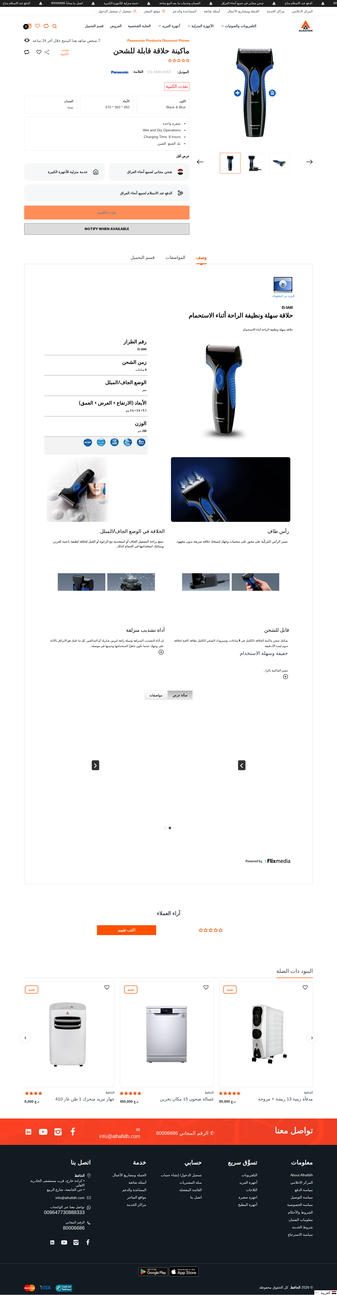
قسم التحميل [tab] (143, 257)
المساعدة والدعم (184, 11)
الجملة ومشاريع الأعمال (243, 11)
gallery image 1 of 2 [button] (169, 828)
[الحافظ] (298, 26)
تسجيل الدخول (108, 11)
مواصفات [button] (156, 695)
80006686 (74, 1228)
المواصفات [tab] (175, 257)
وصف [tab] (201, 257)
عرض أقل (182, 156)
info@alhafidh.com (119, 1136)
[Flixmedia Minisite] (283, 289)
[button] (178, 60)
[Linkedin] (28, 1133)
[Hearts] (46, 25)
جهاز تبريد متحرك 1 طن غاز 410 (84, 1099)
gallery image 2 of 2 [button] (165, 828)
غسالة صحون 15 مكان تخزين (187, 1099)
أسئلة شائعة (212, 11)
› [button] (241, 765)
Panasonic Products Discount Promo (158, 40)
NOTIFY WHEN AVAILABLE (107, 228)
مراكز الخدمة (275, 11)
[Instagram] (58, 1133)
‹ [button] (95, 765)
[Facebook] (73, 1133)
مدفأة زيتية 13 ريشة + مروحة (285, 1099)
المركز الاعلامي (302, 11)
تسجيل (126, 11)
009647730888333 (64, 1212)
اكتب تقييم (126, 930)
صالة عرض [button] (180, 695)
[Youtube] (43, 1133)
